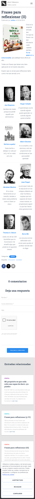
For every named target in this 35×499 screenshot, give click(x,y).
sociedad (19, 260)
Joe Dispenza (9, 105)
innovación (11, 260)
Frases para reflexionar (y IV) (17, 417)
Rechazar (17, 487)
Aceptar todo (17, 480)
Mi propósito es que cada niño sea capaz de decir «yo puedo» (16, 384)
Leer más (15, 401)
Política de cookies (8, 474)
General (13, 256)
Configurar (17, 493)
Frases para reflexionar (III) (16, 447)
